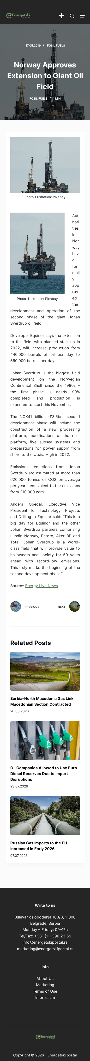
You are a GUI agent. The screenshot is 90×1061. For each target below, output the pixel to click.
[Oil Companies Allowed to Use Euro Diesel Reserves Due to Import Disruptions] (45, 740)
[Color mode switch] (61, 15)
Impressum (45, 997)
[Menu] (82, 15)
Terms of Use (45, 991)
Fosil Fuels (56, 45)
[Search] (72, 16)
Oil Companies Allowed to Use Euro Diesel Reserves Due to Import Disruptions (43, 773)
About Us (45, 978)
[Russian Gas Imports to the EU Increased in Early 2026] (45, 815)
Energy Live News (41, 585)
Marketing (45, 984)
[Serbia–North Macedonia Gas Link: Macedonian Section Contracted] (45, 671)
